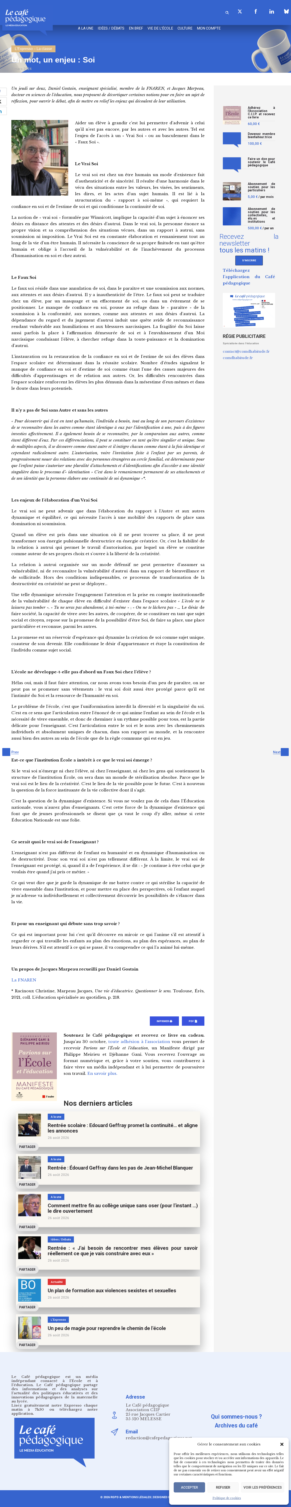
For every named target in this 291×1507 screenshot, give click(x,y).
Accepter (189, 1487)
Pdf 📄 (193, 1021)
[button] (282, 1444)
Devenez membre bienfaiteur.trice (261, 135)
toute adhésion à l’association (139, 1041)
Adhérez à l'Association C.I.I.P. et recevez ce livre (261, 112)
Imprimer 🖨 (164, 1021)
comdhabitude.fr (238, 358)
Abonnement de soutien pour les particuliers (261, 187)
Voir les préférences (262, 1487)
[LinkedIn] (271, 11)
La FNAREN (23, 980)
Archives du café (236, 1425)
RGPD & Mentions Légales (130, 1497)
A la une (85, 28)
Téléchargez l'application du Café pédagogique (249, 277)
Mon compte (209, 28)
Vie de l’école (160, 28)
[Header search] (227, 12)
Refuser (223, 1487)
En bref (136, 28)
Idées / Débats (111, 28)
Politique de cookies (227, 1498)
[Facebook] (256, 11)
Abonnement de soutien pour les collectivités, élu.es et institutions (261, 215)
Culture (185, 28)
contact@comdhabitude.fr (246, 351)
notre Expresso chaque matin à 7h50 (54, 1407)
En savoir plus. (102, 1073)
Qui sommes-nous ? (236, 1416)
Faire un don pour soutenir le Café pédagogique (261, 162)
